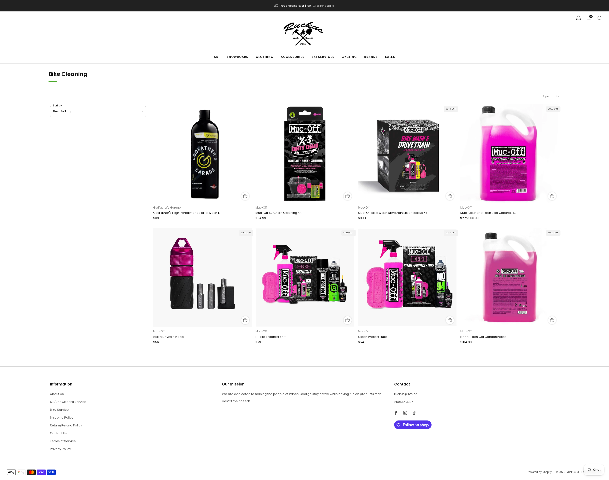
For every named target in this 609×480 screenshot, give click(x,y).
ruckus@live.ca (405, 394)
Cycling (349, 57)
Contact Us (58, 433)
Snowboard (238, 57)
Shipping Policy (61, 417)
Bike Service (59, 409)
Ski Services (323, 57)
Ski (217, 57)
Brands (371, 57)
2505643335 (403, 402)
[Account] (578, 17)
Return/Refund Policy (66, 425)
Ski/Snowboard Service (68, 402)
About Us (57, 394)
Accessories (292, 57)
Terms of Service (63, 441)
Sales (390, 57)
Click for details (323, 6)
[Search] (599, 17)
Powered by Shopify (539, 472)
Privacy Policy (60, 449)
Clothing (265, 57)
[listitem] (304, 5)
